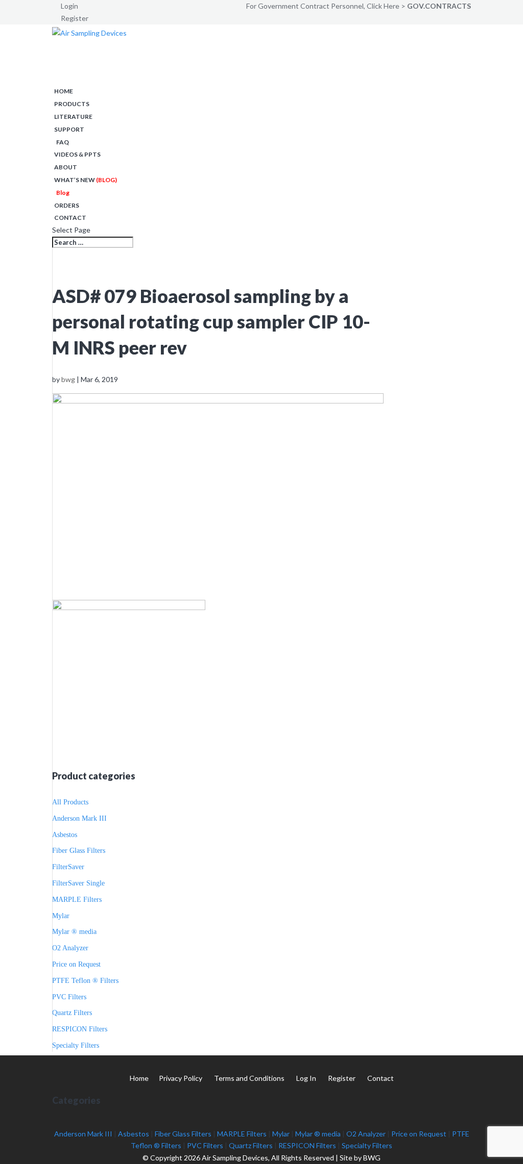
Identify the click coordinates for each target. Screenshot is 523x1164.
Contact (70, 217)
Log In (306, 1078)
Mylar (60, 916)
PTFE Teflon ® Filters (85, 980)
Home (63, 91)
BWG (372, 1157)
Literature (73, 116)
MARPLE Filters (77, 899)
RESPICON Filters (79, 1029)
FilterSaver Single (78, 883)
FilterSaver (68, 867)
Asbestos (64, 835)
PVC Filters (69, 997)
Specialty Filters (75, 1045)
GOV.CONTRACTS (439, 6)
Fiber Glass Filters (78, 850)
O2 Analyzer (70, 948)
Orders (66, 205)
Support (69, 129)
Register (74, 18)
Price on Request (76, 964)
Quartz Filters (72, 1013)
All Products (70, 802)
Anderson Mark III (79, 818)
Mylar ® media (74, 931)
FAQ (62, 142)
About (65, 167)
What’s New (85, 180)
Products (71, 104)
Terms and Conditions (249, 1078)
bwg (68, 379)
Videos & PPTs (77, 154)
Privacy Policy (180, 1078)
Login (69, 6)
